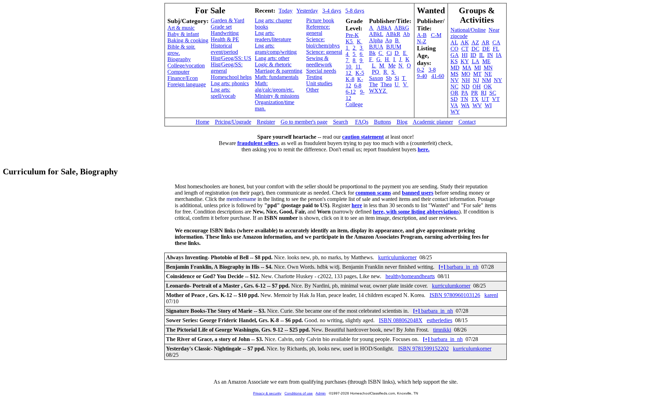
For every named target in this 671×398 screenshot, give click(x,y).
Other (312, 90)
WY (455, 112)
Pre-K (352, 35)
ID (473, 55)
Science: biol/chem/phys (323, 42)
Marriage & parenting (278, 71)
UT (485, 99)
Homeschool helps (231, 77)
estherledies (439, 320)
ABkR (393, 34)
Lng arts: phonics (230, 83)
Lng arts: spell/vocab (223, 93)
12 (349, 73)
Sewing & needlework (319, 61)
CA (496, 42)
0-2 (420, 70)
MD (455, 68)
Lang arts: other (272, 58)
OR (454, 93)
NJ (476, 80)
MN (488, 68)
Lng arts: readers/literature (273, 36)
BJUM (393, 47)
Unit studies (319, 83)
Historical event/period (224, 49)
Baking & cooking (187, 40)
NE (488, 74)
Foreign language (186, 84)
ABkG (401, 28)
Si (397, 78)
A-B (422, 35)
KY (465, 61)
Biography (179, 59)
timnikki (442, 330)
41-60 (437, 76)
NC (454, 86)
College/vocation (186, 65)
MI (477, 68)
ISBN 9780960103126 (455, 295)
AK (465, 42)
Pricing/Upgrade (233, 122)
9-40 (422, 76)
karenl (491, 295)
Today (286, 11)
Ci (389, 53)
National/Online (468, 30)
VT (496, 99)
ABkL (376, 34)
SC (492, 93)
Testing (314, 77)
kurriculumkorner (397, 257)
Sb (389, 78)
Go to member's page (304, 122)
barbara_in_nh (458, 267)
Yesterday (307, 11)
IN (490, 55)
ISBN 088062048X (401, 320)
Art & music (181, 28)
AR (486, 42)
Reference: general (318, 30)
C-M (436, 35)
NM (486, 80)
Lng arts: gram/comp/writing (276, 49)
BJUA (376, 47)
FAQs (361, 122)
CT (465, 49)
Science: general (324, 52)
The (373, 84)
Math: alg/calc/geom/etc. (274, 86)
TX (475, 99)
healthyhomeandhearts (410, 276)
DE (486, 49)
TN (464, 99)
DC (475, 49)
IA (499, 55)
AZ (475, 42)
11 (358, 67)
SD (454, 99)
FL (496, 49)
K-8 (350, 79)
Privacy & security (267, 393)
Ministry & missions (277, 96)
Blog (402, 122)
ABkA (384, 28)
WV (477, 105)
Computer (178, 72)
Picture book (320, 20)
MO (465, 74)
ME (486, 61)
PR (474, 93)
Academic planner (433, 122)
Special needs (321, 71)
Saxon (376, 78)
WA (465, 105)
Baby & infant (183, 34)
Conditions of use (298, 393)
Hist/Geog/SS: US (231, 58)
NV (454, 80)
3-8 (432, 70)
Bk (372, 53)
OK (488, 86)
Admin (321, 393)
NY (498, 80)
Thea (386, 84)
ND (465, 86)
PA (464, 93)
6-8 (357, 85)
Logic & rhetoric (273, 64)
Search (340, 122)
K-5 (359, 73)
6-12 (351, 92)
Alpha (376, 40)
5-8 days (354, 11)
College (354, 104)
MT (477, 74)
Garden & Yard (227, 20)
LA (475, 61)
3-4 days (331, 11)
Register (266, 122)
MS (454, 74)
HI (465, 55)
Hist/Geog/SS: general (227, 67)
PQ (376, 72)
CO (454, 49)
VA (454, 105)
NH (466, 80)
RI (483, 93)
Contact (467, 122)
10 (349, 67)
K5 (350, 41)
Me (392, 65)
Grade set (221, 27)
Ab (406, 34)
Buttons (382, 122)
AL (454, 42)
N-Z (421, 41)
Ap (388, 40)
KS (454, 61)
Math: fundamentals (276, 77)
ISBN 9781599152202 (423, 349)
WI (488, 105)
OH (476, 86)
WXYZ (378, 91)
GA (454, 55)
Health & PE (225, 39)
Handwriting (225, 33)
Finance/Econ (182, 78)
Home (202, 122)
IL (481, 55)
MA (466, 68)
